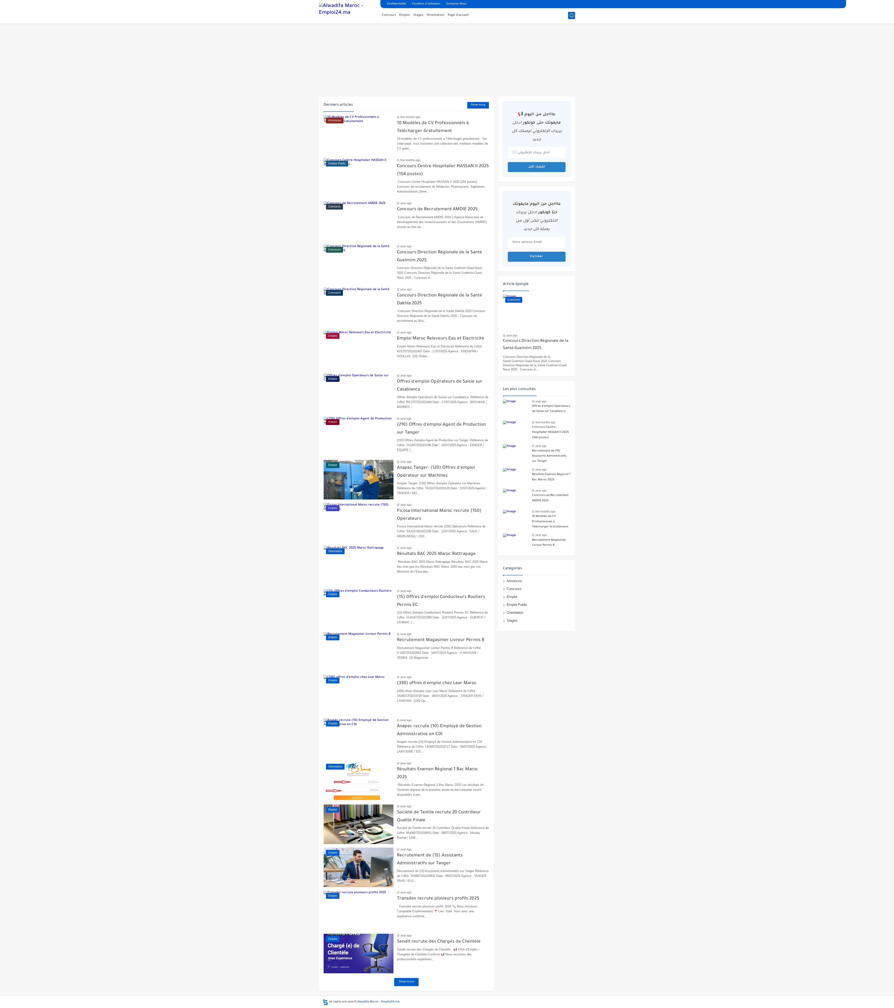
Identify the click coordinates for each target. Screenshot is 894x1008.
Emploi (404, 15)
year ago (406, 203)
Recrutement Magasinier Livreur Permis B (440, 640)
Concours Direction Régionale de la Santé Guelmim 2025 (535, 344)
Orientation (435, 15)
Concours (389, 15)
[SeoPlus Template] (325, 1002)
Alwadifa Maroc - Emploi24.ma (378, 1002)
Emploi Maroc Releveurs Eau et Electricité (440, 338)
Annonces (514, 581)
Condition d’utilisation (426, 4)
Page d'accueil (458, 15)
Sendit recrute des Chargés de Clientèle (439, 941)
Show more (478, 105)
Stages (418, 15)
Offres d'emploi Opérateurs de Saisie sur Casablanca (551, 409)
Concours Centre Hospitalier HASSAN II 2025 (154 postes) (550, 432)
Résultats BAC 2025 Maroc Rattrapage (436, 554)
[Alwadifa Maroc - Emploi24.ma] (348, 11)
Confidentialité (396, 4)
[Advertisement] (447, 60)
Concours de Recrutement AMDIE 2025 (437, 209)
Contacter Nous (456, 4)
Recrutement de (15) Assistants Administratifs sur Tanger (549, 456)
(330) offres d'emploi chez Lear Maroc (437, 683)
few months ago (410, 117)
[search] (571, 15)
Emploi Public (517, 605)
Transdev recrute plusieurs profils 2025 (438, 898)
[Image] (515, 408)
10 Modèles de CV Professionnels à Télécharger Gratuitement (550, 522)
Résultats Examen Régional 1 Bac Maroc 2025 (551, 477)
